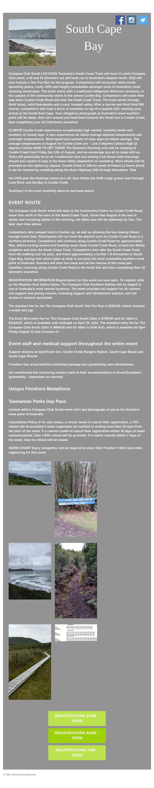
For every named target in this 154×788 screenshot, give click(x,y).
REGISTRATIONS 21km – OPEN (77, 718)
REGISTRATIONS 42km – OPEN (77, 735)
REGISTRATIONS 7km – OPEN (77, 752)
